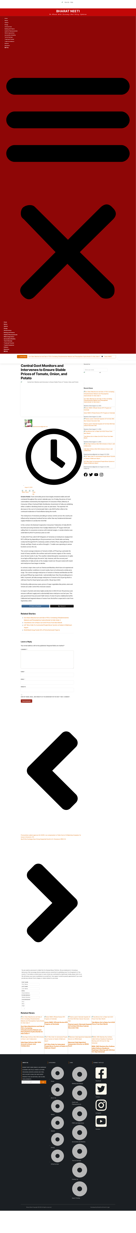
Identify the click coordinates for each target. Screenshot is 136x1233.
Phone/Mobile (26, 995)
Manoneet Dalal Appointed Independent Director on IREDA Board (78, 1044)
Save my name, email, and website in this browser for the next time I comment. (45, 696)
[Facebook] (86, 475)
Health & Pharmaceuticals (11, 31)
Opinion (6, 22)
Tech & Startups (9, 37)
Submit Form (25, 1010)
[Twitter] (91, 475)
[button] (68, 185)
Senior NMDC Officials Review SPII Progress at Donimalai (99, 413)
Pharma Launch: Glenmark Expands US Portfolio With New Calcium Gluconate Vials (79, 1026)
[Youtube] (96, 475)
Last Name (25, 986)
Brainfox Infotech (101, 1207)
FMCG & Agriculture (9, 33)
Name (23, 671)
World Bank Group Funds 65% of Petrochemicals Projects (42, 630)
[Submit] (111, 369)
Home (6, 18)
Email (23, 679)
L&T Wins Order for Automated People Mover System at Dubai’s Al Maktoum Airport (56, 1046)
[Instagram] (101, 475)
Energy (6, 24)
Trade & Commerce (9, 41)
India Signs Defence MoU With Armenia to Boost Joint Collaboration (31, 1044)
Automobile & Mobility (10, 35)
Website (23, 686)
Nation (6, 20)
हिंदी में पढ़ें (6, 47)
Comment (24, 649)
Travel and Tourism (9, 39)
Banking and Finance (10, 28)
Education (7, 45)
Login (108, 1207)
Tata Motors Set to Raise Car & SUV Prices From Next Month (43, 622)
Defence (7, 43)
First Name (25, 982)
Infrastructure (8, 26)
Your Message (26, 999)
